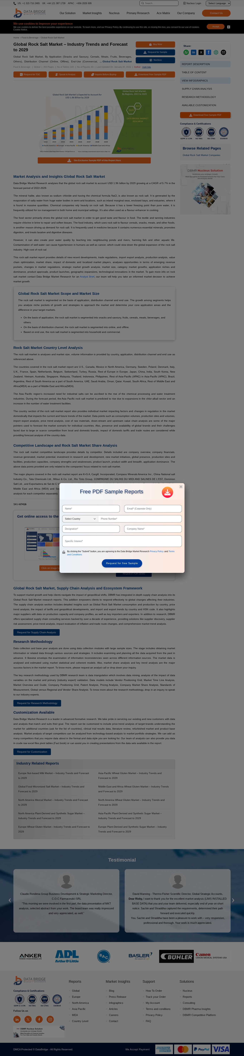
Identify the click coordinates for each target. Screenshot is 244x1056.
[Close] (181, 487)
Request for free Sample (122, 563)
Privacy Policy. (157, 551)
